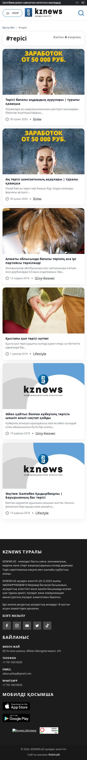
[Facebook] (7, 625)
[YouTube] (27, 625)
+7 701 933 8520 (12, 662)
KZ (83, 2)
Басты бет (9, 27)
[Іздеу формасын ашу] (81, 13)
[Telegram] (37, 625)
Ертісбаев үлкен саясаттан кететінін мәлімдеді (32, 2)
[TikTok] (47, 625)
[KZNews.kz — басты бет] (43, 12)
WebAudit (54, 754)
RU (77, 2)
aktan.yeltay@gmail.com (17, 673)
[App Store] (43, 706)
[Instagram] (17, 625)
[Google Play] (43, 718)
